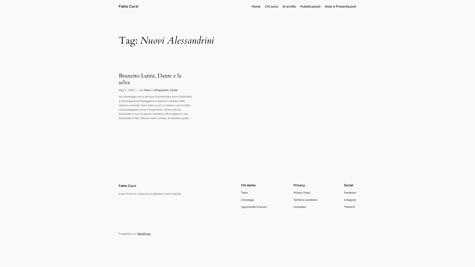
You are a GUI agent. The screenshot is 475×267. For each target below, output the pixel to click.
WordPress (144, 233)
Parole (174, 90)
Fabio (147, 90)
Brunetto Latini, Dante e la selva (150, 79)
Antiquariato (161, 90)
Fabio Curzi (128, 6)
